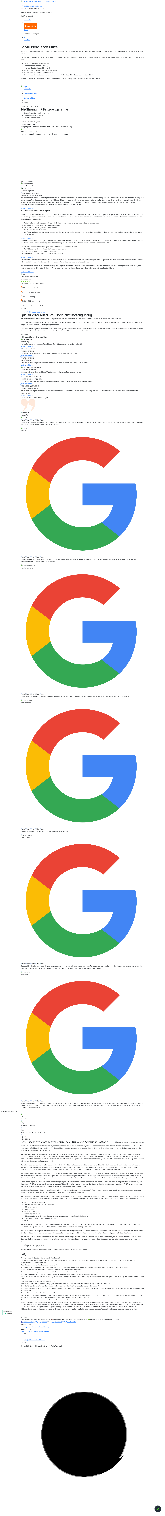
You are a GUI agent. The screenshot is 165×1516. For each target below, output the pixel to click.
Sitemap (46, 1327)
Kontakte (27, 40)
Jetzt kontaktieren (27, 208)
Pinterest (58, 1322)
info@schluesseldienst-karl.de (31, 6)
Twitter (44, 1322)
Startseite (27, 20)
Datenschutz (37, 1331)
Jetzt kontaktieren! (27, 346)
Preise (26, 30)
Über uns (45, 1331)
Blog (25, 37)
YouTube (73, 1322)
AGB (22, 1331)
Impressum (28, 1331)
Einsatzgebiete (30, 26)
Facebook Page (28, 1322)
